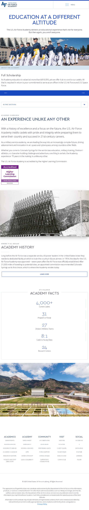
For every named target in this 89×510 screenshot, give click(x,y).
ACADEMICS (10, 436)
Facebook (79, 440)
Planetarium (62, 452)
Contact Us (62, 459)
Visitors (62, 440)
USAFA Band (44, 444)
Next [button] (83, 93)
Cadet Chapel (62, 448)
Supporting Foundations (44, 460)
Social (79, 436)
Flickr (79, 459)
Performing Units (44, 448)
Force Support (44, 452)
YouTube (79, 452)
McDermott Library (10, 448)
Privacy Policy (42, 504)
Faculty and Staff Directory (10, 460)
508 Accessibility (27, 459)
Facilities (62, 444)
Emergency (27, 444)
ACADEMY (27, 436)
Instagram (79, 448)
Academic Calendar (10, 452)
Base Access (61, 455)
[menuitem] (10, 450)
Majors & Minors (10, 444)
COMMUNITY (44, 436)
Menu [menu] (73, 5)
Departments (9, 440)
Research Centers (9, 455)
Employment (27, 440)
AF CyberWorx (44, 440)
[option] (44, 52)
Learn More (44, 274)
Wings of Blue (44, 455)
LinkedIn (79, 455)
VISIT (61, 436)
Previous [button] (5, 93)
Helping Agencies (27, 448)
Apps (27, 452)
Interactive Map (27, 455)
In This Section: (9, 104)
